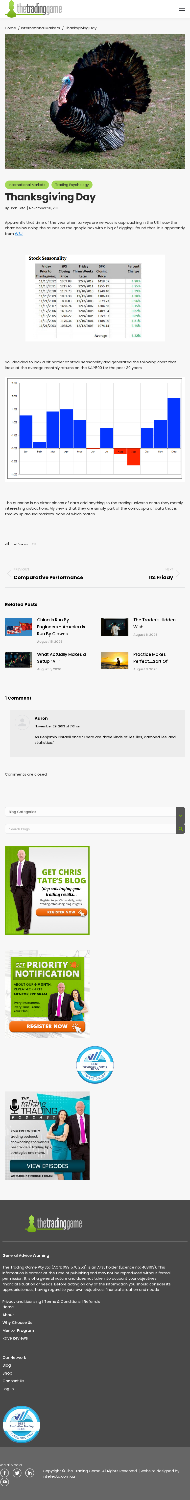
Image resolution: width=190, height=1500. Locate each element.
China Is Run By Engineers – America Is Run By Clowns (61, 627)
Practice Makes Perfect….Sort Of (150, 657)
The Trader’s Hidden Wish (154, 623)
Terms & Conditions (62, 1301)
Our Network (14, 1357)
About (8, 1314)
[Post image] (18, 627)
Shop (7, 1373)
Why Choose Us (17, 1322)
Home (8, 1307)
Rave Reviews (15, 1338)
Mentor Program (18, 1330)
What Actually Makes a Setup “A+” (61, 657)
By (15, 208)
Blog (6, 1365)
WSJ (19, 233)
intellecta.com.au (59, 1476)
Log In (8, 1388)
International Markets (27, 184)
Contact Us (13, 1381)
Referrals (92, 1301)
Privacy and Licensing (21, 1301)
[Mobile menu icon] (182, 9)
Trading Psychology (72, 184)
